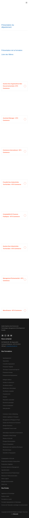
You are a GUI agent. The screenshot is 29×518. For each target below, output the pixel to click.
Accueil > (6, 13)
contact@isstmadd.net (11, 346)
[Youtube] (11, 335)
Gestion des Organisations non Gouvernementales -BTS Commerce (12, 86)
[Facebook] (2, 335)
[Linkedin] (8, 335)
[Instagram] (5, 335)
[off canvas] (26, 3)
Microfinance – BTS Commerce (12, 310)
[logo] (5, 2)
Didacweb (15, 514)
